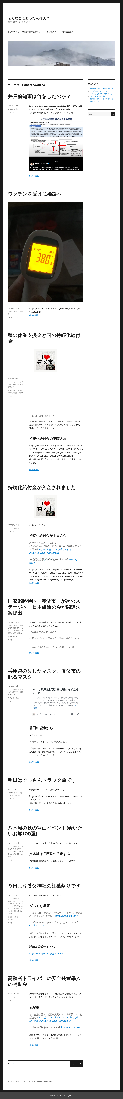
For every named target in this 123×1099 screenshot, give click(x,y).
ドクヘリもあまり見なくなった (101, 94)
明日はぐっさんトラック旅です (42, 780)
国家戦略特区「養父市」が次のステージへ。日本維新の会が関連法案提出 (44, 607)
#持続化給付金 (46, 549)
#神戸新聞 (72, 1017)
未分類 (18, 384)
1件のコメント (13, 317)
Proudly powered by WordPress (41, 1082)
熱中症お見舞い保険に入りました (102, 89)
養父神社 (11, 917)
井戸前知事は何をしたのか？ (39, 96)
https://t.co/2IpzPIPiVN (66, 915)
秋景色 (14, 906)
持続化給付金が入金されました (42, 487)
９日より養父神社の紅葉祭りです (44, 886)
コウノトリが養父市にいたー (100, 96)
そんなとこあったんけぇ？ (29, 18)
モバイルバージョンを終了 (61, 1095)
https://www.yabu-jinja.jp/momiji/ (46, 953)
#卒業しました (63, 549)
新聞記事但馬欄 (17, 692)
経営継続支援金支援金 (16, 393)
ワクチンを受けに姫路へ (35, 194)
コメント (11, 112)
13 (24, 1064)
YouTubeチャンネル (15, 901)
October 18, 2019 (38, 925)
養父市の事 (51, 32)
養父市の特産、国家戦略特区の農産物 (24, 32)
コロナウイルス (13, 698)
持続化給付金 (18, 390)
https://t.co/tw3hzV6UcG (51, 1017)
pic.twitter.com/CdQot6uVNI (56, 1020)
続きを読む (34, 175)
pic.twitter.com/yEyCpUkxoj (44, 552)
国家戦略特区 (12, 636)
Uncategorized (14, 109)
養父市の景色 (68, 32)
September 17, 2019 (71, 1027)
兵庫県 (10, 390)
